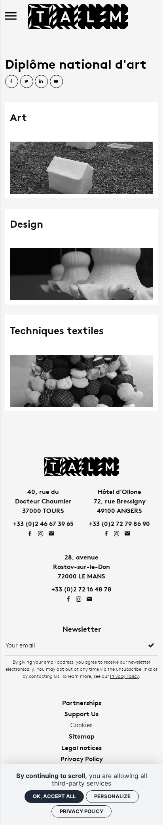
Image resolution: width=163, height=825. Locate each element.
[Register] (151, 645)
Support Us (81, 714)
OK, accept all (54, 796)
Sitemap (82, 736)
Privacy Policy (124, 676)
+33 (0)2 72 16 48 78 (81, 589)
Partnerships (81, 703)
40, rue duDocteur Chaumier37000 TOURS (43, 501)
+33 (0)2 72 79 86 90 (119, 524)
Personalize (112, 796)
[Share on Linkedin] (41, 81)
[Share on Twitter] (26, 81)
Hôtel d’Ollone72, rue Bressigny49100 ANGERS (120, 501)
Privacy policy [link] (81, 811)
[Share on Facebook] (11, 81)
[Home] (78, 15)
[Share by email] (56, 81)
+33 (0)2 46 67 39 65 (43, 524)
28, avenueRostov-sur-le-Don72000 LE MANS (81, 566)
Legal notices (81, 748)
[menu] (11, 16)
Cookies (81, 725)
